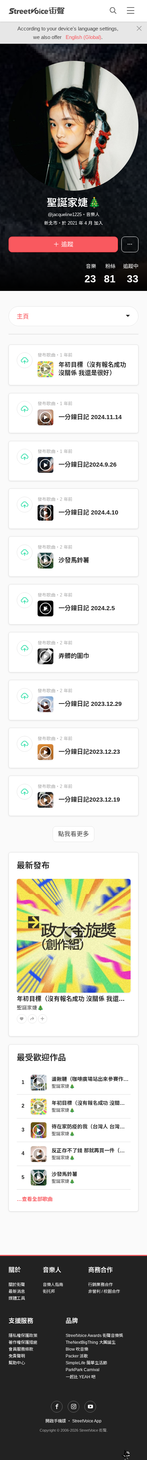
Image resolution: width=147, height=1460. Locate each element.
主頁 (23, 316)
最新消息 (17, 1291)
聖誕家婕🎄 (30, 1007)
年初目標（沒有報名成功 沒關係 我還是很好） (80, 998)
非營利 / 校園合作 (104, 1291)
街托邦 (49, 1291)
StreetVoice (37, 10)
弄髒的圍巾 (73, 656)
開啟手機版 (55, 1421)
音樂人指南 (53, 1284)
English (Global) (83, 37)
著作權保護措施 (23, 1342)
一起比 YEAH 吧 (80, 1377)
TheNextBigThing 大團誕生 (91, 1342)
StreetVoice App (87, 1421)
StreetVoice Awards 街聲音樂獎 (94, 1335)
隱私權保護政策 (23, 1335)
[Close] (139, 29)
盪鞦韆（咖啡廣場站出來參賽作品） (93, 1079)
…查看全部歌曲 (35, 1199)
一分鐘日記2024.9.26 (87, 464)
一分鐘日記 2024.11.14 (90, 417)
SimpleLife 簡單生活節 (86, 1363)
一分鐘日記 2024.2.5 (86, 608)
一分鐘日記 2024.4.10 (88, 512)
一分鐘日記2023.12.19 (89, 799)
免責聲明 (17, 1356)
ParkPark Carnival (82, 1369)
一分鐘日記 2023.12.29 (90, 703)
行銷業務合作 (100, 1284)
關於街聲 (17, 1284)
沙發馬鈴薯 (73, 560)
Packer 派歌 (77, 1356)
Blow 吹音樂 (77, 1349)
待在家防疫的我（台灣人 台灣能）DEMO (99, 1126)
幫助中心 (17, 1363)
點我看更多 (73, 834)
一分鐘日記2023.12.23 (89, 751)
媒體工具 (17, 1298)
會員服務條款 (21, 1349)
